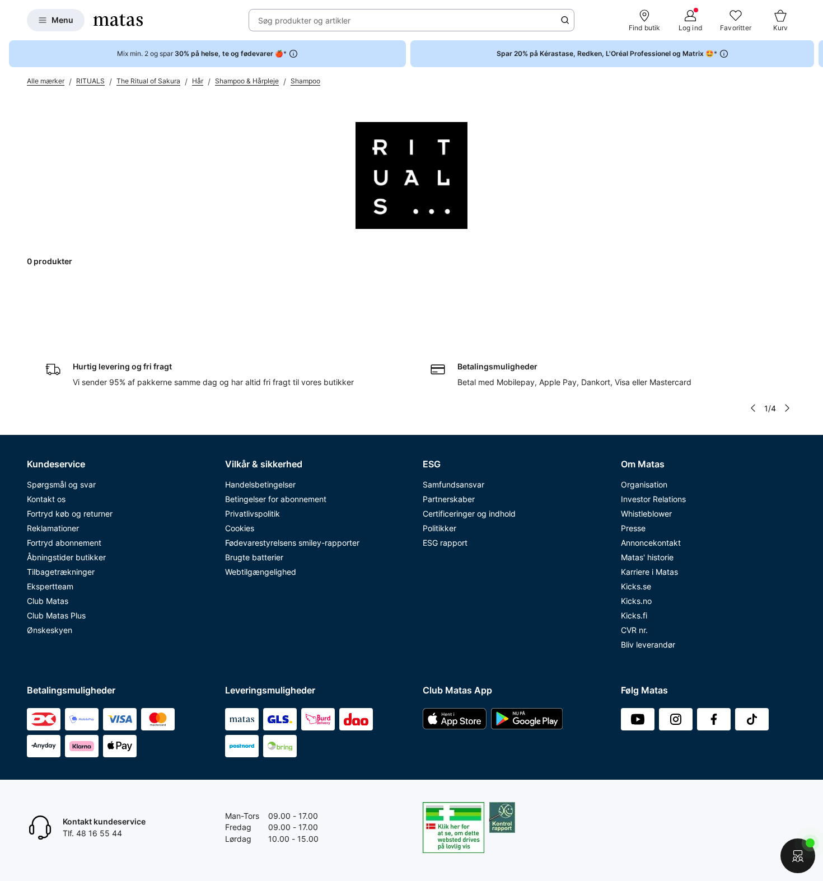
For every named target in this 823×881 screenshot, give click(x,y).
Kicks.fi (634, 615)
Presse (633, 528)
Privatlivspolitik (252, 513)
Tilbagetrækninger (61, 572)
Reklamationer (53, 528)
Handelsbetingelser (260, 484)
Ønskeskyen (49, 630)
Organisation (644, 484)
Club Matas (47, 601)
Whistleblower (646, 513)
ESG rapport (445, 542)
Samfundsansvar (453, 484)
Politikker (439, 528)
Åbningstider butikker (66, 557)
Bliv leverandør (648, 644)
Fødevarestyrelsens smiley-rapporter (292, 542)
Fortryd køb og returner (70, 513)
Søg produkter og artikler (304, 20)
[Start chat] (797, 855)
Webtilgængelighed (260, 572)
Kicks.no (636, 601)
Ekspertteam (50, 586)
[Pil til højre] (814, 54)
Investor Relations (653, 499)
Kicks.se (636, 586)
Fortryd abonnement (64, 542)
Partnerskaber (449, 499)
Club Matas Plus (56, 615)
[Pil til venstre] (753, 408)
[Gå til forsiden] (118, 20)
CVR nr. (634, 630)
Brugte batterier (254, 557)
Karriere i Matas (649, 572)
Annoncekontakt (651, 542)
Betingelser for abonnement (275, 499)
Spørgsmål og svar (61, 484)
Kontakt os (46, 499)
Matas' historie (647, 557)
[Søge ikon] (565, 20)
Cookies (239, 528)
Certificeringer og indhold (469, 513)
